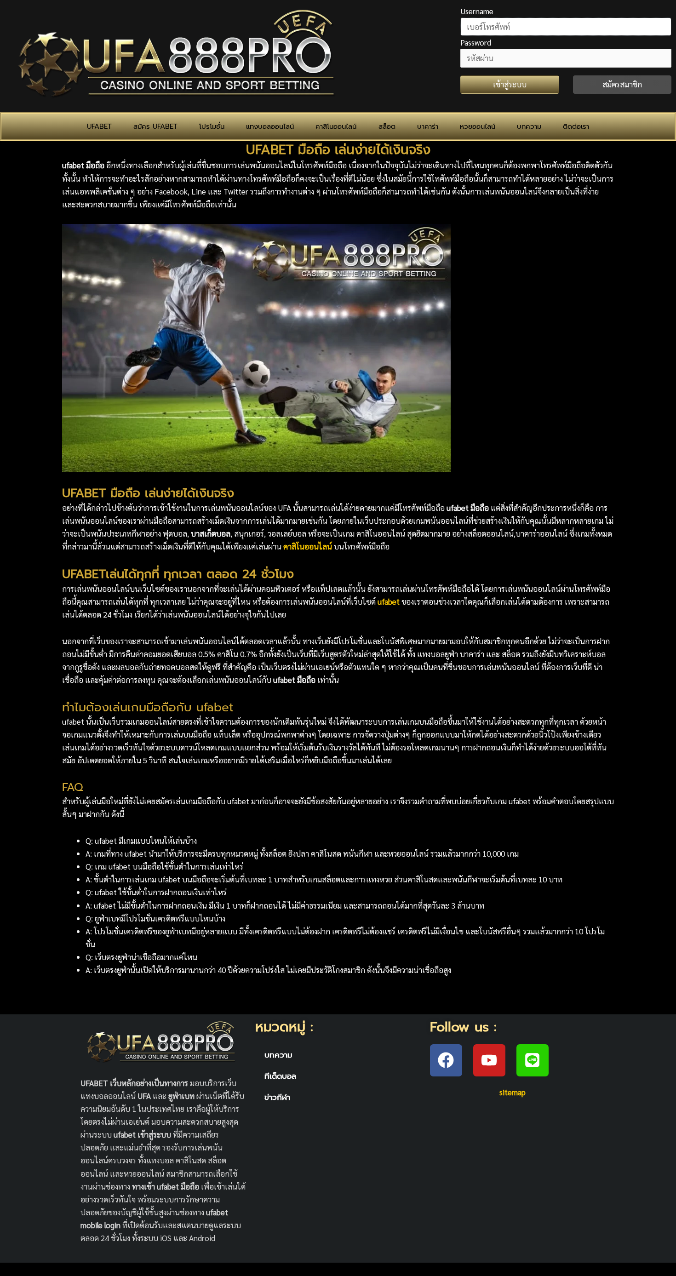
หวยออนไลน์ (477, 126)
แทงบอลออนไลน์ (270, 126)
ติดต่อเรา (576, 126)
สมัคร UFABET (155, 126)
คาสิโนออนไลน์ (335, 126)
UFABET (99, 126)
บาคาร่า (427, 126)
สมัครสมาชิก (622, 84)
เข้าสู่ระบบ (510, 84)
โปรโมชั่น (211, 126)
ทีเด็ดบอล (280, 1076)
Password (475, 42)
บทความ (529, 126)
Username (476, 11)
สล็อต (386, 126)
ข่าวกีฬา (277, 1097)
